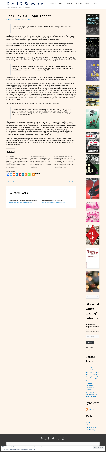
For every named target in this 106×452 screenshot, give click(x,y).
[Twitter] (11, 174)
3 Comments (10, 19)
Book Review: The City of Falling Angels (23, 200)
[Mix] (26, 174)
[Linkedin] (17, 174)
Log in (88, 422)
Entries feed (89, 425)
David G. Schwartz (24, 3)
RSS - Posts (91, 409)
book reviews (12, 202)
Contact (95, 3)
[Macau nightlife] (18, 162)
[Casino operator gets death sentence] (65, 162)
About (52, 3)
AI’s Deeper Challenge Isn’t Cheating (90, 387)
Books (87, 3)
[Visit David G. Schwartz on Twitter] (52, 439)
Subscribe (89, 342)
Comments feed (91, 427)
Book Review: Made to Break (52, 200)
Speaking (69, 3)
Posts (60, 3)
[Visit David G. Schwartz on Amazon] (45, 439)
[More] (33, 174)
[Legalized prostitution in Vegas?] (41, 162)
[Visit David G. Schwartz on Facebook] (56, 439)
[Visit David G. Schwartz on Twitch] (59, 439)
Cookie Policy (32, 449)
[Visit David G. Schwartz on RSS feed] (42, 439)
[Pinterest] (20, 174)
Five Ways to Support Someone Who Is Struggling (91, 394)
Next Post (72, 182)
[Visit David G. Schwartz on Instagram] (63, 439)
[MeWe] (23, 174)
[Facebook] (8, 174)
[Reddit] (14, 174)
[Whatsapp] (29, 174)
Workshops (78, 3)
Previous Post (11, 182)
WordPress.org (90, 430)
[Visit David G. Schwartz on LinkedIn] (49, 439)
